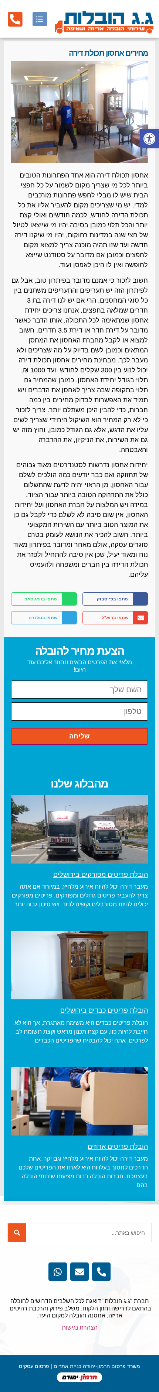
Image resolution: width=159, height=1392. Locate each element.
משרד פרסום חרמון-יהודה (111, 1366)
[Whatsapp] (57, 1271)
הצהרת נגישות (80, 1327)
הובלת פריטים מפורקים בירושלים (100, 874)
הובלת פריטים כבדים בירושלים (104, 1010)
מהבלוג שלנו (79, 784)
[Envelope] (79, 1271)
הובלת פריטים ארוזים (118, 1146)
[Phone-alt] (101, 1271)
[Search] (17, 1232)
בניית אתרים (67, 1366)
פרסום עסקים (34, 1366)
